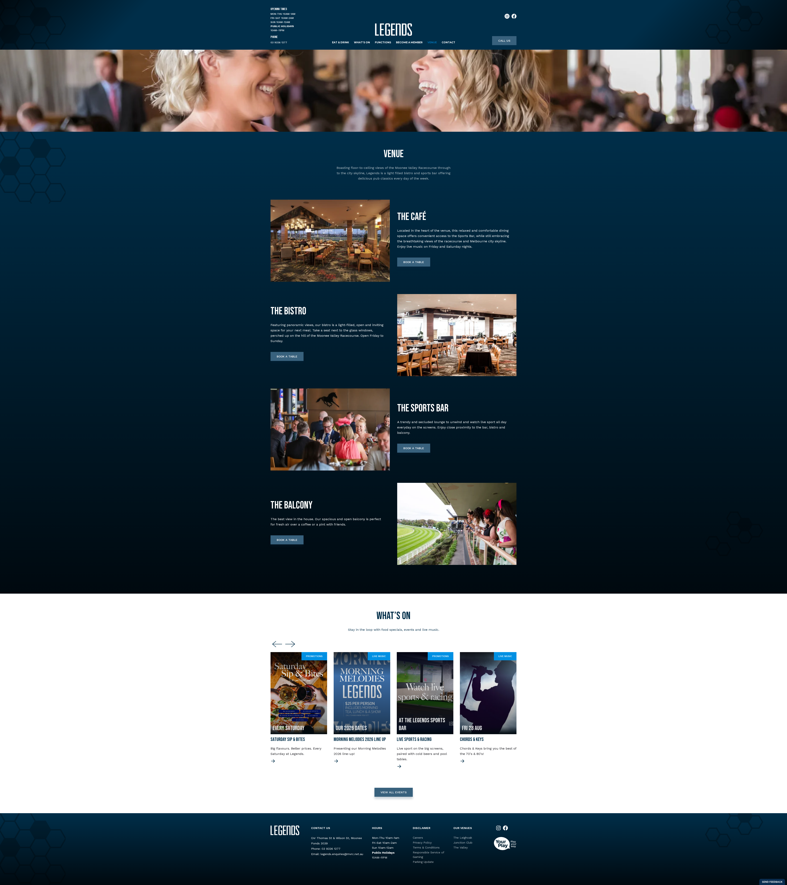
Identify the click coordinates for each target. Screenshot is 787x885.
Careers (418, 837)
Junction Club (462, 842)
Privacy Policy (422, 842)
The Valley (460, 847)
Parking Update (423, 861)
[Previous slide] (277, 644)
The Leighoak (462, 837)
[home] (393, 29)
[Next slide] (290, 644)
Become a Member (409, 42)
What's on (362, 42)
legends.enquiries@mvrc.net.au (342, 854)
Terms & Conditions (426, 847)
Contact (448, 42)
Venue (432, 42)
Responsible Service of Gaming (428, 855)
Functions (383, 42)
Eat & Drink (340, 42)
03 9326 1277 (279, 42)
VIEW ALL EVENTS (394, 792)
